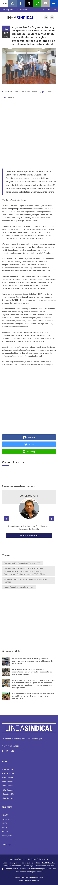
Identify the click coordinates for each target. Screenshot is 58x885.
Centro (6, 819)
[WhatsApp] (37, 3)
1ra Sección (8, 769)
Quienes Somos (17, 859)
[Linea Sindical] (19, 17)
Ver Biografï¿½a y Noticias (29, 535)
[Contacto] (55, 9)
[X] (29, 3)
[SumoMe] (54, 3)
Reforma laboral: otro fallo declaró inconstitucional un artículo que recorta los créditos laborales (32, 671)
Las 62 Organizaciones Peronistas (19, 587)
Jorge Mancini (29, 495)
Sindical (8, 92)
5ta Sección (8, 786)
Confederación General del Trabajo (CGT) (22, 563)
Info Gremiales (33, 92)
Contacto (43, 859)
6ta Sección (8, 790)
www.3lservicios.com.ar (29, 880)
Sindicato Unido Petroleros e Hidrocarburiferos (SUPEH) (25, 580)
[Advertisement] (29, 136)
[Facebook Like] (12, 3)
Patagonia (7, 835)
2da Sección (8, 773)
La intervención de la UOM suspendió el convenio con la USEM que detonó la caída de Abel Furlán (32, 661)
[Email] (45, 3)
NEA (5, 823)
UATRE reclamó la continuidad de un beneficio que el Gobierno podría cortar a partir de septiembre (33, 695)
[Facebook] (44, 9)
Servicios (32, 859)
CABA (5, 815)
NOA (5, 827)
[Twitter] (50, 9)
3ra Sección (8, 777)
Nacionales (19, 92)
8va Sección (8, 798)
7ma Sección (8, 794)
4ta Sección (8, 781)
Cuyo (5, 831)
